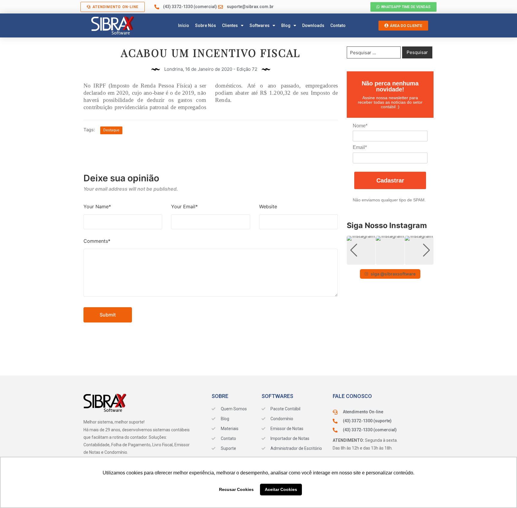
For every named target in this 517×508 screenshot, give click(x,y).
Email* (360, 147)
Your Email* (184, 206)
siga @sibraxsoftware (393, 273)
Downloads (313, 25)
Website (268, 206)
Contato (338, 25)
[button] (390, 260)
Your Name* (97, 206)
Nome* (360, 125)
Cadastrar (390, 180)
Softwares (260, 25)
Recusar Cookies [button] (236, 489)
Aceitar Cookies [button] (281, 489)
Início (183, 25)
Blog (286, 25)
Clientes (230, 25)
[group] (361, 250)
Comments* (96, 241)
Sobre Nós (205, 25)
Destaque (111, 130)
